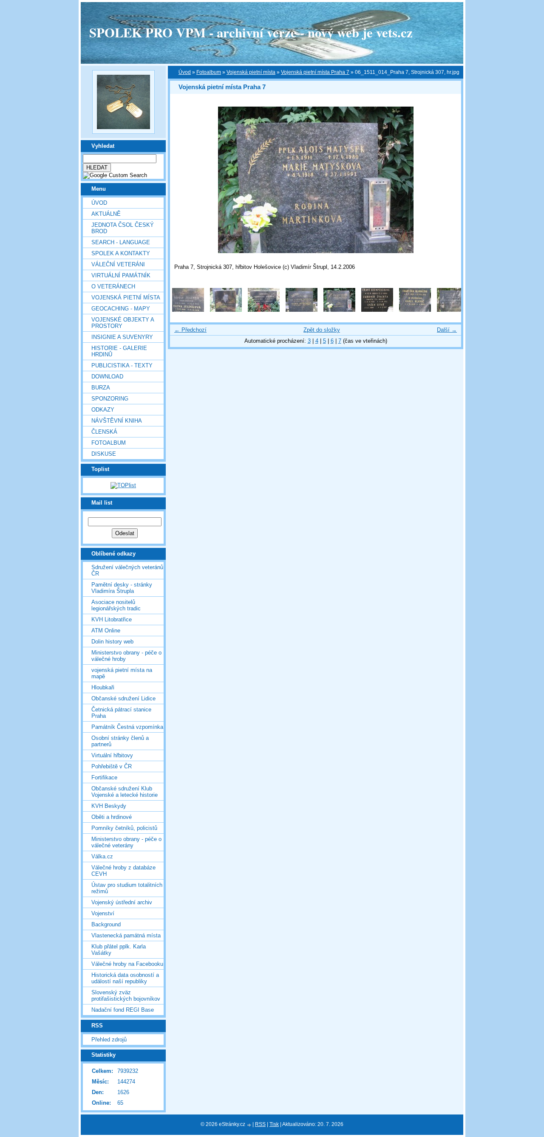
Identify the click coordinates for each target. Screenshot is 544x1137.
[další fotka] (447, 180)
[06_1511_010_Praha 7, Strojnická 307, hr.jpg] (188, 310)
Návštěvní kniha (116, 421)
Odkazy (102, 409)
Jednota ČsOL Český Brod (122, 228)
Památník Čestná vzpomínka (127, 727)
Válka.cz (102, 856)
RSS (260, 1124)
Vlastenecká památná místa (126, 935)
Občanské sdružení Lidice (123, 698)
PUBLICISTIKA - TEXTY (122, 365)
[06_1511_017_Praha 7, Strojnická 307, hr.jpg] (453, 310)
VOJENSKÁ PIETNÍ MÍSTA (125, 297)
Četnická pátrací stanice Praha (121, 712)
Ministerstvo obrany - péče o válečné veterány (126, 842)
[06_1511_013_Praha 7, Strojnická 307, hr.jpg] (301, 310)
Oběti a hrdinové (111, 817)
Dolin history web (112, 641)
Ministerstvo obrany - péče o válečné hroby (126, 655)
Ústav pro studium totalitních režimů (126, 888)
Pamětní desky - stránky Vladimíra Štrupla (121, 587)
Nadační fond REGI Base (122, 1010)
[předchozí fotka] (183, 180)
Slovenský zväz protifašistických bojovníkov (125, 995)
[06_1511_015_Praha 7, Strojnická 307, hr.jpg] (377, 310)
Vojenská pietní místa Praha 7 (315, 72)
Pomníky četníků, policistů (124, 828)
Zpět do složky (321, 330)
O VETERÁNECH (113, 286)
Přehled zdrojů (109, 1039)
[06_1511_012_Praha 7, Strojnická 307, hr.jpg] (264, 310)
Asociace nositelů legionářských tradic (116, 605)
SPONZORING (109, 398)
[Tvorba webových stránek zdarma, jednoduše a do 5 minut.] (249, 1125)
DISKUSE (103, 454)
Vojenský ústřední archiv (121, 902)
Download (107, 376)
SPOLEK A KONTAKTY (120, 253)
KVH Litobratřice (111, 619)
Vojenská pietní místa (251, 72)
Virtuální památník (120, 275)
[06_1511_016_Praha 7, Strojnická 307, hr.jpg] (415, 310)
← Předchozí (190, 330)
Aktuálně (106, 214)
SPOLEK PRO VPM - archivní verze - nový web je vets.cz (251, 32)
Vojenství (102, 913)
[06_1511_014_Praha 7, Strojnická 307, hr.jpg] (339, 310)
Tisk (274, 1124)
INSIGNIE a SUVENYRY (122, 337)
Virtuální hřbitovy (112, 755)
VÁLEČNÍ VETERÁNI (118, 264)
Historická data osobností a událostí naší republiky (125, 978)
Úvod (99, 203)
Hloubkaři (102, 687)
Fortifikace (104, 777)
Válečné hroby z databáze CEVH (123, 870)
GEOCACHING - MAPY (120, 308)
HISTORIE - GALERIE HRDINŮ (119, 351)
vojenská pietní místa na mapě (121, 673)
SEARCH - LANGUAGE (120, 242)
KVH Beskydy (108, 806)
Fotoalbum (108, 443)
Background (106, 924)
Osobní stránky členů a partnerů (120, 741)
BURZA (100, 387)
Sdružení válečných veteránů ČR (127, 570)
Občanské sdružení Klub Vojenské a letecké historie (124, 791)
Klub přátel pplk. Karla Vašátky (118, 949)
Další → (447, 330)
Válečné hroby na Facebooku (127, 964)
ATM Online (105, 630)
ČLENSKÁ (104, 432)
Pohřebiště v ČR (111, 766)
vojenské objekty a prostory (122, 322)
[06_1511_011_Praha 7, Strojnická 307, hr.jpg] (226, 310)
